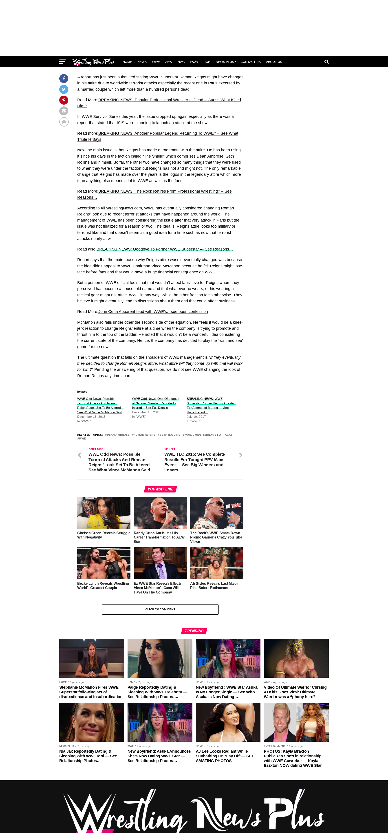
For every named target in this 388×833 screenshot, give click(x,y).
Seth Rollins (169, 434)
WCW (194, 62)
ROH (206, 62)
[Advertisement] (194, 28)
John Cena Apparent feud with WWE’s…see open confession (153, 311)
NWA (181, 62)
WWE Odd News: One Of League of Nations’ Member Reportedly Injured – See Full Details (155, 403)
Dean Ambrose (118, 434)
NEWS (142, 62)
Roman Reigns (144, 434)
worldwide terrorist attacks (208, 434)
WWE (156, 62)
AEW (168, 62)
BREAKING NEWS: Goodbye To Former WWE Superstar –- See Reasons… (165, 249)
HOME (127, 62)
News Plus (225, 62)
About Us (274, 62)
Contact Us (250, 62)
